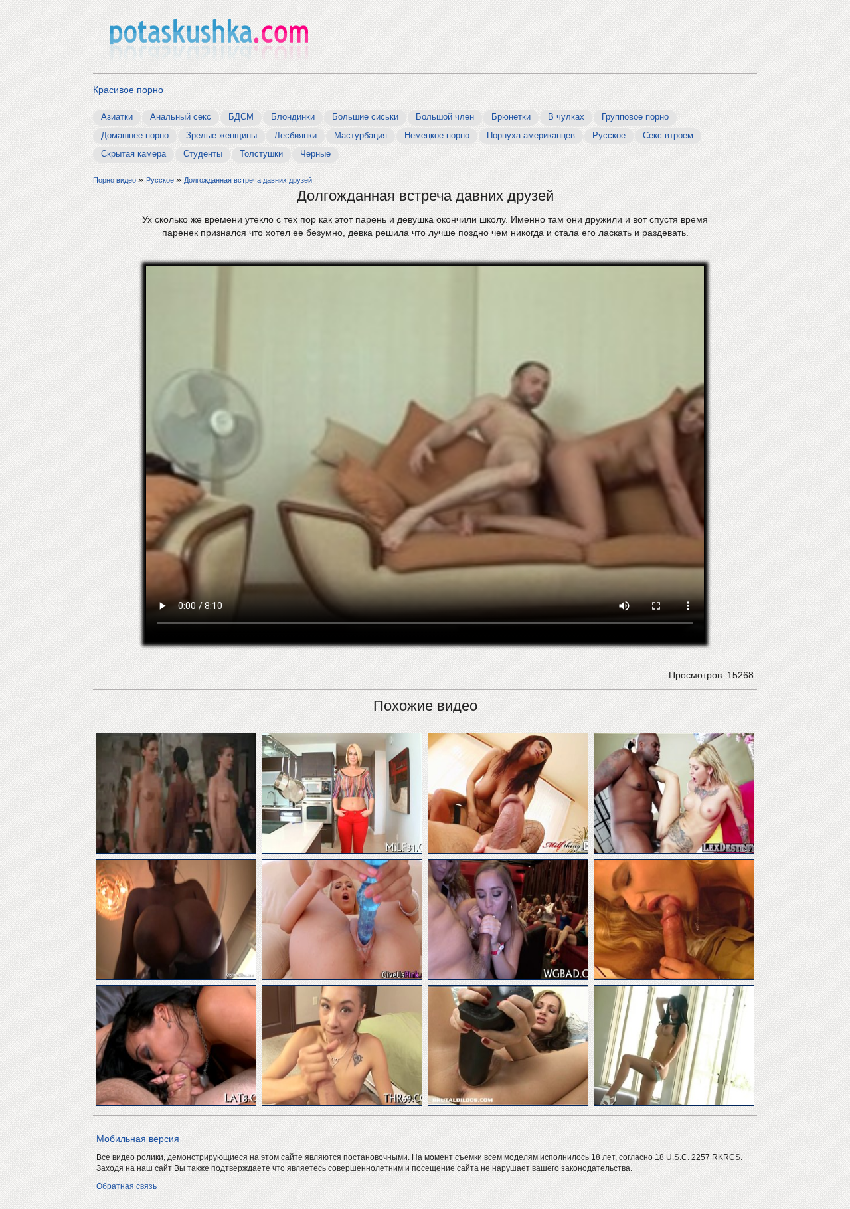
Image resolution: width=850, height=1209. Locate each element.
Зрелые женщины (221, 135)
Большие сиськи (365, 117)
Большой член (445, 117)
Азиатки (117, 117)
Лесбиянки (295, 135)
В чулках (566, 117)
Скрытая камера (133, 154)
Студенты (202, 154)
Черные (315, 154)
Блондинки (293, 117)
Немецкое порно (436, 135)
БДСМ (241, 117)
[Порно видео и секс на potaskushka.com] (209, 38)
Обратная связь (126, 1186)
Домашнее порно (135, 135)
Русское (609, 135)
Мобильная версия (137, 1138)
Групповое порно (635, 117)
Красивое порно (128, 89)
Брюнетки (511, 117)
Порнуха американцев (531, 135)
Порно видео (115, 180)
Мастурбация (360, 135)
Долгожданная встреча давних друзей (248, 180)
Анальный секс (180, 117)
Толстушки (261, 154)
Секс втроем (668, 135)
